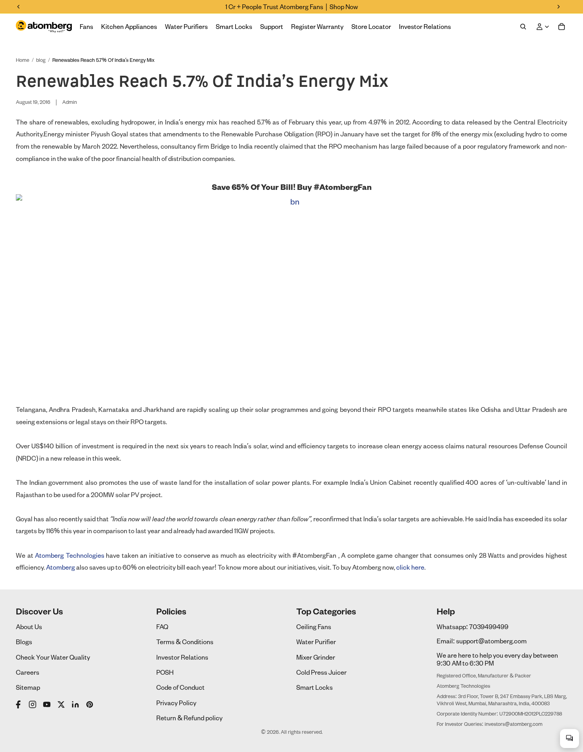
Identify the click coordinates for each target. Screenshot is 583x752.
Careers (27, 672)
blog (41, 60)
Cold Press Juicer (321, 672)
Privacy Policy (176, 702)
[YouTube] (47, 704)
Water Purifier (316, 641)
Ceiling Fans (313, 626)
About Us (29, 626)
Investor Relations (182, 657)
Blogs (24, 641)
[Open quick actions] (569, 738)
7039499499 (488, 626)
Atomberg (60, 567)
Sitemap (28, 687)
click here (410, 567)
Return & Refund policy (189, 718)
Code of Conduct (180, 687)
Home (22, 60)
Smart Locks (314, 687)
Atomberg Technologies (69, 555)
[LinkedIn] (75, 704)
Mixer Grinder (315, 657)
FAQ (162, 626)
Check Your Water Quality (53, 657)
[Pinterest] (90, 704)
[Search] (523, 26)
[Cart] (561, 26)
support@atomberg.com (491, 641)
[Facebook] (19, 704)
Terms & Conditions (184, 641)
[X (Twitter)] (61, 704)
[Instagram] (32, 704)
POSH (165, 672)
